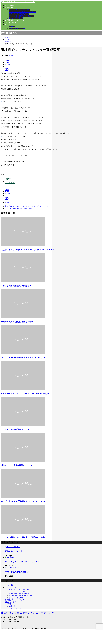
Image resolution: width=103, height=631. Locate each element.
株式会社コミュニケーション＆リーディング (27, 612)
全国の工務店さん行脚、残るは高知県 (17, 321)
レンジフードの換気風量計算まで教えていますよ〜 (23, 357)
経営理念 (8, 24)
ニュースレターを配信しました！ (15, 429)
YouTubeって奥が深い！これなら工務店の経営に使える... (25, 393)
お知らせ (12, 55)
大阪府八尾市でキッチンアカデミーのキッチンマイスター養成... (28, 249)
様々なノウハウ (10, 7)
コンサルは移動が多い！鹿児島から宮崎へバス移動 (23, 537)
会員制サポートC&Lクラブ (14, 20)
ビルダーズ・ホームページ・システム (22, 12)
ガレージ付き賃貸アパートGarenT (21, 16)
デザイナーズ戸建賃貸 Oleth (19, 14)
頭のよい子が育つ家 (16, 18)
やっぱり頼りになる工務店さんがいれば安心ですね (23, 501)
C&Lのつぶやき (10, 22)
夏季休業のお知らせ (13, 551)
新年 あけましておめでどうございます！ (23, 561)
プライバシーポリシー (17, 28)
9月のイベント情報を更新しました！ (16, 465)
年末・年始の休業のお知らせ (17, 572)
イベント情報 (9, 5)
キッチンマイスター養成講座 (19, 10)
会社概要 (12, 26)
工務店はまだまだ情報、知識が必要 (16, 285)
